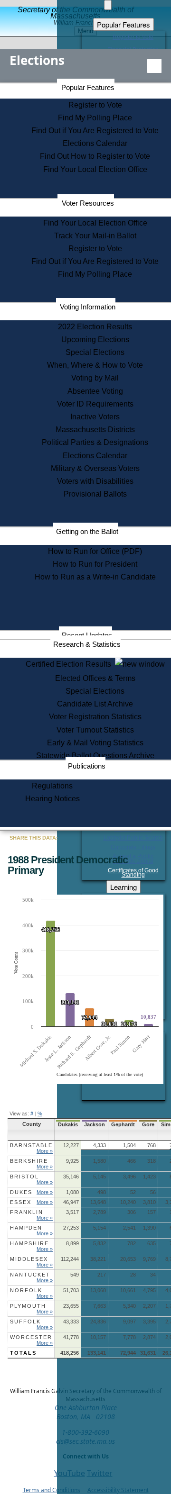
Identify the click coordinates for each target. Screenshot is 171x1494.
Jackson (94, 1124)
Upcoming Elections (95, 339)
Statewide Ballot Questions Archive (95, 756)
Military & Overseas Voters (95, 468)
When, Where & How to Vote (95, 365)
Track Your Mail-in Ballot (95, 236)
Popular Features (87, 87)
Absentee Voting (95, 391)
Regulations (52, 786)
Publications (86, 766)
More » (45, 1151)
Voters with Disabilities (95, 481)
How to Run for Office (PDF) (95, 551)
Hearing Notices (52, 799)
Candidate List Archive (95, 704)
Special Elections (95, 352)
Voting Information (87, 307)
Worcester (31, 1337)
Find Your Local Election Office (95, 169)
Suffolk (25, 1321)
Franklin (26, 1212)
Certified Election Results (70, 664)
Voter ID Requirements (95, 404)
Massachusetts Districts (95, 430)
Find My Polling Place (95, 118)
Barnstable (31, 1145)
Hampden (26, 1228)
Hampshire (29, 1243)
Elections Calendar (95, 143)
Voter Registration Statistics (95, 717)
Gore (148, 1124)
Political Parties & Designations (95, 442)
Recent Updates (87, 635)
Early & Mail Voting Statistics (95, 743)
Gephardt (123, 1124)
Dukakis (68, 1124)
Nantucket (30, 1274)
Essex (20, 1202)
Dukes (21, 1192)
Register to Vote (95, 105)
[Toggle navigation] (154, 66)
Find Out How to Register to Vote (95, 156)
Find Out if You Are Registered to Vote (95, 131)
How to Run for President (95, 564)
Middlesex (29, 1259)
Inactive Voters (95, 417)
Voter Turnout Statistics (95, 730)
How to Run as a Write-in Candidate (95, 577)
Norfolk (26, 1290)
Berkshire (29, 1161)
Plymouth (28, 1306)
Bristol (24, 1176)
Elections (37, 60)
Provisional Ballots (95, 494)
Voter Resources (88, 203)
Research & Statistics (87, 644)
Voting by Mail (95, 378)
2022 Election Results (95, 327)
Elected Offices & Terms (95, 678)
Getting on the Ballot (87, 531)
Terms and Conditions (51, 1490)
